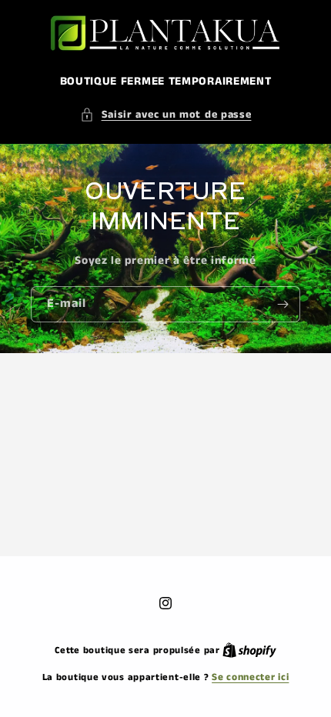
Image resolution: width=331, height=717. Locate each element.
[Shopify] (249, 650)
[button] (166, 115)
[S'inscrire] (282, 304)
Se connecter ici (250, 677)
